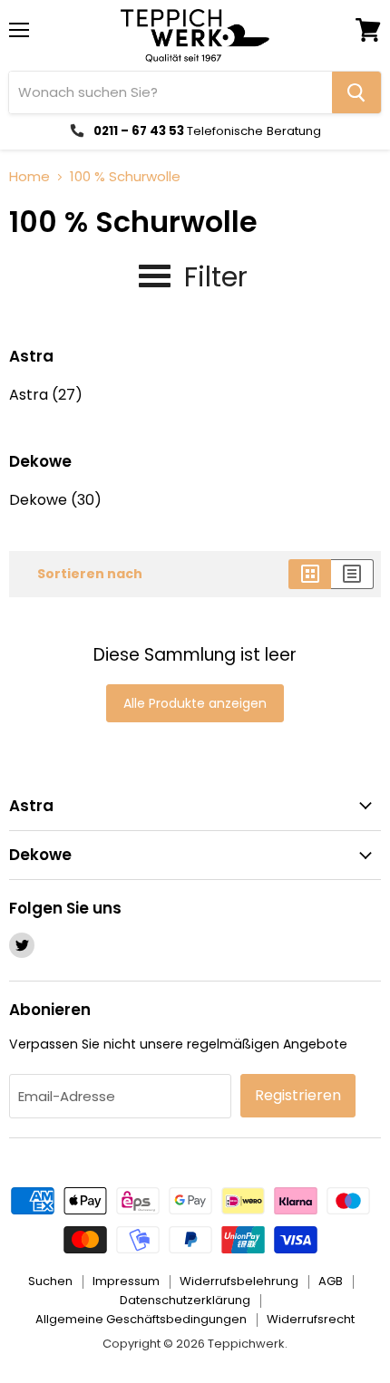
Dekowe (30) (55, 499)
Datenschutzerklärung (185, 1300)
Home (29, 176)
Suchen (50, 1281)
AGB (330, 1281)
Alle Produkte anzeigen (195, 703)
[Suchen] (356, 92)
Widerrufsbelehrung (239, 1281)
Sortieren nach (89, 573)
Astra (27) (46, 394)
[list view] (352, 573)
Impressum (126, 1281)
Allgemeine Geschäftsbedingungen (141, 1319)
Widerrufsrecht (311, 1319)
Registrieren (298, 1095)
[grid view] (309, 573)
